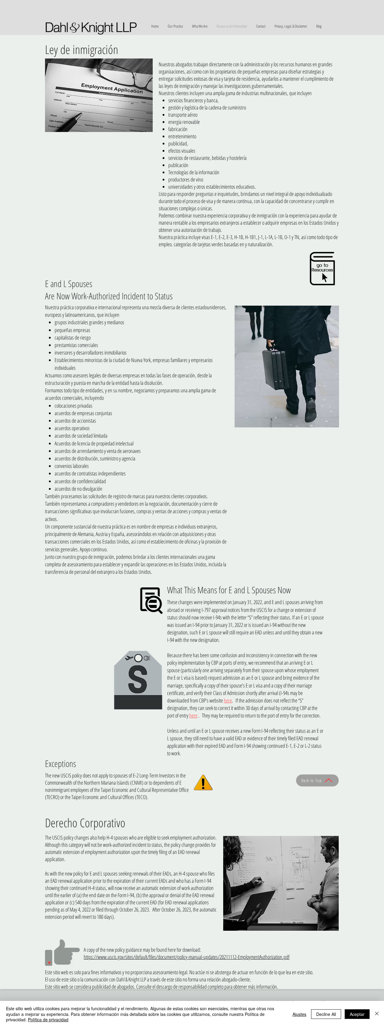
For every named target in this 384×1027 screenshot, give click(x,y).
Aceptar (357, 1014)
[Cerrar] (376, 1014)
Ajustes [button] (299, 1014)
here (228, 700)
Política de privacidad (48, 1020)
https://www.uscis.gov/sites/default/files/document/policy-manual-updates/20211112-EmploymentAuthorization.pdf (187, 956)
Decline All (326, 1014)
